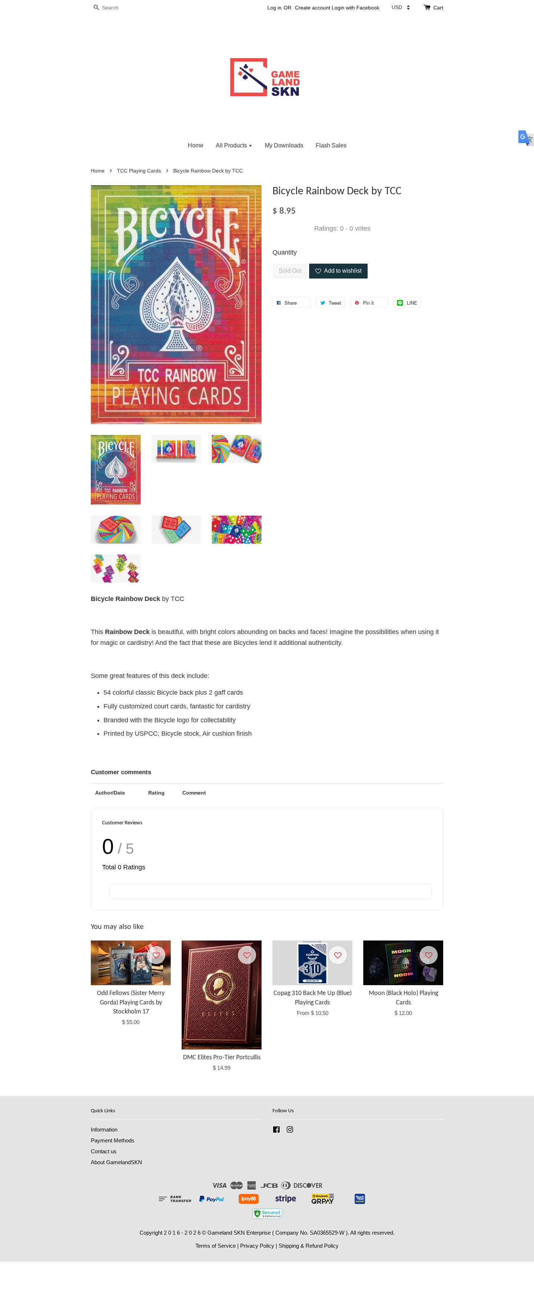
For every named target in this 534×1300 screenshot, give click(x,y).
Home (195, 145)
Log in (274, 8)
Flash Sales (331, 145)
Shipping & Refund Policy (309, 1246)
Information (104, 1129)
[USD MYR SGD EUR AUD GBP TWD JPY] (400, 7)
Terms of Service (215, 1246)
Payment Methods (112, 1140)
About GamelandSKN (116, 1162)
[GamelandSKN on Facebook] (276, 1131)
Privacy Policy (257, 1246)
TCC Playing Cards (139, 171)
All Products (232, 145)
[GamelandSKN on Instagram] (290, 1131)
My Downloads (284, 145)
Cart (438, 8)
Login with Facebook (355, 8)
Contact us (104, 1151)
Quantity (284, 252)
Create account (312, 8)
